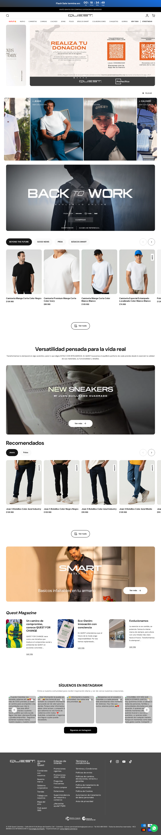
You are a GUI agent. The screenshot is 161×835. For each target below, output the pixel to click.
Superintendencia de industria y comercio (62, 797)
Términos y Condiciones (86, 769)
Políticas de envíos (84, 772)
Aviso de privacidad (84, 801)
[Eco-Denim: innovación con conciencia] (66, 633)
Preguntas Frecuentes (59, 782)
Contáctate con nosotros (42, 773)
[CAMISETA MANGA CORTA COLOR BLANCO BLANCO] (99, 271)
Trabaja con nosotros (42, 796)
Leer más (29, 654)
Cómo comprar (60, 787)
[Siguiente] (145, 76)
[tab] (19, 241)
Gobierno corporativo (42, 786)
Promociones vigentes (60, 770)
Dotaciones (59, 791)
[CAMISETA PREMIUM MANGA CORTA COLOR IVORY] (61, 271)
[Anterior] (16, 76)
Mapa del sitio (41, 803)
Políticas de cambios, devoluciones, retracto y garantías (86, 778)
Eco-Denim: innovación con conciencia (87, 624)
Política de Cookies (84, 791)
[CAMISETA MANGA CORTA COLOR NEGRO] (24, 271)
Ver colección (58, 105)
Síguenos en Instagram (80, 730)
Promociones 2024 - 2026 (60, 776)
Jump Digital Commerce (68, 829)
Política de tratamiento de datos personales (87, 786)
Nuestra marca (40, 780)
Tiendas (40, 792)
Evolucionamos (138, 621)
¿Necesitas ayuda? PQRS (59, 805)
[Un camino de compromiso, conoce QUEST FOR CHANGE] (14, 633)
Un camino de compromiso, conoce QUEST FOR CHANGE (38, 626)
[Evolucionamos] (117, 633)
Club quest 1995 (42, 809)
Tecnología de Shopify (37, 829)
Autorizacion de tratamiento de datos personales (88, 796)
